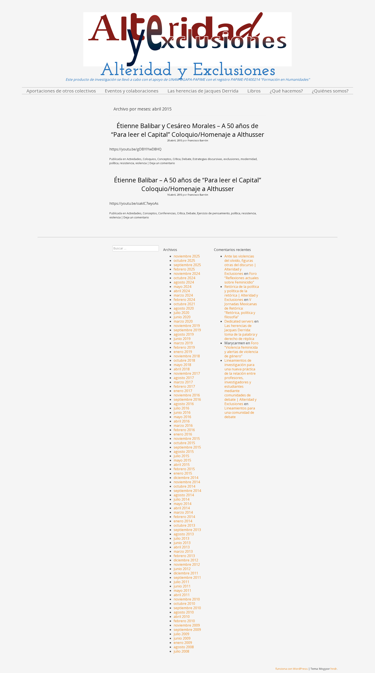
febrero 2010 (184, 621)
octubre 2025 (184, 260)
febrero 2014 (184, 516)
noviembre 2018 (187, 356)
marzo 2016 (183, 425)
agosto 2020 (184, 308)
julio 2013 (181, 538)
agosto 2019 (184, 334)
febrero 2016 (184, 429)
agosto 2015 (184, 451)
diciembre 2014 (186, 477)
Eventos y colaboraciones (131, 91)
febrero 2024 (184, 299)
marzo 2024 (183, 295)
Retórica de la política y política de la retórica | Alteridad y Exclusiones (241, 293)
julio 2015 (181, 456)
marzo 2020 (183, 321)
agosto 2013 (184, 534)
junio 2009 (182, 638)
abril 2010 (182, 616)
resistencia (127, 163)
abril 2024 (182, 291)
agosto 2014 (184, 495)
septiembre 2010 (187, 607)
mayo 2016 (182, 416)
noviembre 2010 (187, 599)
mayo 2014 (182, 503)
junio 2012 (182, 568)
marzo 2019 (183, 343)
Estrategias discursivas (207, 159)
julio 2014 (181, 499)
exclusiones (231, 159)
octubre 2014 (184, 486)
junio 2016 (182, 412)
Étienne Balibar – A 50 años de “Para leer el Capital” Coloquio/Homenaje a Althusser (187, 184)
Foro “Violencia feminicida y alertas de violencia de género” (241, 349)
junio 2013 (182, 542)
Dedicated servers (238, 321)
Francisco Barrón (198, 140)
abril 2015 (182, 464)
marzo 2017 (183, 382)
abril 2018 (182, 369)
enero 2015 (183, 473)
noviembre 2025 (187, 256)
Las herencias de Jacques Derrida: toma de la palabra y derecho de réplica (240, 332)
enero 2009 (183, 642)
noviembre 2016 (187, 395)
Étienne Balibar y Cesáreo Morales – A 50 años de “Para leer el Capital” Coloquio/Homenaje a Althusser (187, 130)
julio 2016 (181, 408)
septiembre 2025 (187, 264)
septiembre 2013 (187, 529)
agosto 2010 (184, 612)
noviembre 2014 (187, 482)
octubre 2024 (184, 277)
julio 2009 (181, 634)
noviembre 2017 (187, 373)
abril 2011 (182, 594)
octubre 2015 (184, 442)
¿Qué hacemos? (286, 91)
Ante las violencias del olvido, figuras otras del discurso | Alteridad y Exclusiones (240, 265)
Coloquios (149, 159)
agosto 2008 (184, 647)
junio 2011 (182, 586)
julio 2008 (181, 651)
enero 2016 (183, 434)
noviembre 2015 (187, 438)
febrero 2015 (184, 469)
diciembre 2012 (186, 560)
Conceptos (164, 159)
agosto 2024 (184, 282)
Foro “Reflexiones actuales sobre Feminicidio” (241, 278)
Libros (254, 91)
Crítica (177, 159)
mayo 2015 (182, 460)
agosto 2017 (184, 377)
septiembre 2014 (187, 490)
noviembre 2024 (187, 273)
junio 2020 (182, 317)
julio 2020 (181, 312)
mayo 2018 (182, 364)
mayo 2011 (182, 590)
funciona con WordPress (291, 669)
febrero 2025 (184, 269)
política (113, 163)
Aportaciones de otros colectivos (61, 91)
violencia (141, 163)
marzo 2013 (183, 551)
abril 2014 (182, 508)
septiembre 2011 (187, 577)
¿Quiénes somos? (330, 91)
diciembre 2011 (186, 573)
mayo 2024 (182, 286)
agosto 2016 (184, 403)
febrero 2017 (184, 386)
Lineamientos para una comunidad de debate (239, 412)
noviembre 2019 (187, 325)
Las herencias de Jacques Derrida (203, 91)
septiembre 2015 (187, 447)
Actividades (134, 159)
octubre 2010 (184, 603)
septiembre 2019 (187, 330)
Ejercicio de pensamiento (213, 213)
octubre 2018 (184, 360)
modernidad (249, 159)
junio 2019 (182, 338)
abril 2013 (182, 547)
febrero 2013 (184, 555)
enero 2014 (183, 521)
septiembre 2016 (187, 399)
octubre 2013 (184, 525)
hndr (334, 669)
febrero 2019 (184, 347)
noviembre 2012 (187, 564)
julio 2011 (181, 581)
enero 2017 (183, 390)
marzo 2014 (183, 512)
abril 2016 (182, 421)
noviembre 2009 (187, 625)
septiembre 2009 (187, 629)
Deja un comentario (162, 163)
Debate (186, 159)
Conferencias (167, 213)
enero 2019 (183, 351)
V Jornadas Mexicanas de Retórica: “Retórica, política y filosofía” (240, 308)
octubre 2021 (184, 304)
